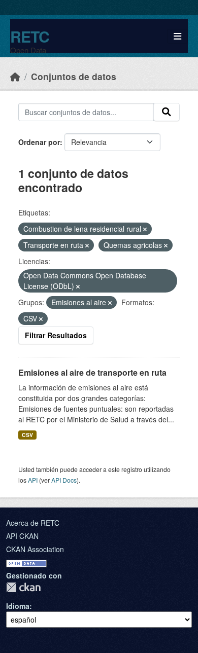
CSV (27, 435)
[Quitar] (145, 229)
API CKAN (22, 536)
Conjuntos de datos (73, 76)
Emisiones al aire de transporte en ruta (92, 372)
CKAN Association (35, 549)
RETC (29, 36)
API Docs (64, 480)
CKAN (23, 587)
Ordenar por (39, 142)
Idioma (17, 606)
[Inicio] (15, 76)
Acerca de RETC (32, 523)
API (33, 480)
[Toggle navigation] (177, 36)
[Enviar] (166, 112)
